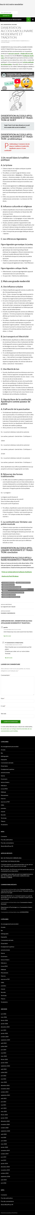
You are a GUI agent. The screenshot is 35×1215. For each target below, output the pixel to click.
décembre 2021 (5, 1085)
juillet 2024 (4, 1046)
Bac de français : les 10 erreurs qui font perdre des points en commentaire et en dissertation (17, 870)
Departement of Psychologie (9, 907)
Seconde (3, 815)
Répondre (8, 636)
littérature (4, 785)
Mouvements (4, 795)
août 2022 (4, 1069)
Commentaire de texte (7, 763)
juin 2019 (3, 1157)
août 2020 (4, 1134)
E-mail (3, 706)
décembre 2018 (5, 1166)
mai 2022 (3, 1079)
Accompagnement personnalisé (9, 746)
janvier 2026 (4, 1023)
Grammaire (4, 779)
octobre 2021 (4, 1092)
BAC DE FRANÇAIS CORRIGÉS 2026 (11, 858)
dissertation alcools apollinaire (11, 587)
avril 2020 (4, 1140)
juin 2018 (3, 1183)
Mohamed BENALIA (6, 896)
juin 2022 (3, 1075)
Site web (3, 713)
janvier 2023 (4, 1062)
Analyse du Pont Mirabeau (10, 576)
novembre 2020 (5, 1124)
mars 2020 (4, 1144)
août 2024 (4, 1043)
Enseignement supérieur (7, 769)
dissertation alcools (8, 584)
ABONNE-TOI (6, 15)
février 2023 (4, 1059)
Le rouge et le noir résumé (8, 605)
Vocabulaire (4, 824)
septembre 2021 (5, 1095)
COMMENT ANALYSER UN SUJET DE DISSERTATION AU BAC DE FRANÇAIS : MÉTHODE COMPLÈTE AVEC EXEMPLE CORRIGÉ (17, 875)
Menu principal (33, 19)
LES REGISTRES (24, 912)
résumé (3, 811)
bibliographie (4, 756)
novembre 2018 (5, 1170)
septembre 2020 (5, 1131)
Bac (2, 24)
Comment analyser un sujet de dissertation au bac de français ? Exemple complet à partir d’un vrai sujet (17, 865)
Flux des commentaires (7, 843)
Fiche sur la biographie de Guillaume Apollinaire (17, 572)
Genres (3, 776)
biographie (4, 759)
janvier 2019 (4, 1163)
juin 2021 (3, 1101)
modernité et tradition (8, 594)
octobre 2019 (4, 1153)
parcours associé (14, 53)
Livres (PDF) (4, 789)
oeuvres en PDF (5, 802)
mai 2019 (3, 1160)
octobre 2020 (4, 1127)
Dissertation (7, 24)
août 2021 (4, 1098)
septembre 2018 (5, 1176)
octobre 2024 (4, 1036)
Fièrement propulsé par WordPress (9, 1212)
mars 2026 (4, 1017)
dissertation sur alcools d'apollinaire (13, 592)
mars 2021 (4, 1111)
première (3, 808)
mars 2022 (4, 1082)
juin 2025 (3, 1030)
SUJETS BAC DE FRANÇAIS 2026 (10, 861)
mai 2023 (3, 1053)
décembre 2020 (5, 1121)
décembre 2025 (5, 1027)
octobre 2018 (4, 1173)
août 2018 (4, 1179)
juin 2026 (3, 1014)
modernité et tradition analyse (11, 596)
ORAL (2, 805)
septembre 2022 (5, 1066)
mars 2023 (4, 1056)
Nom (3, 698)
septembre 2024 (5, 1040)
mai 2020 (3, 1137)
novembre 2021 (5, 1088)
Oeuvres (14, 24)
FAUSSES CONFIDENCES (8, 612)
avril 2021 (4, 1108)
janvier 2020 (4, 1147)
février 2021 (4, 1114)
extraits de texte (5, 772)
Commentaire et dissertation (11, 20)
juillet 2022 (4, 1072)
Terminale (3, 818)
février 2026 (4, 1020)
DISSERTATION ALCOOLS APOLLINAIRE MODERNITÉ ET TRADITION (15, 590)
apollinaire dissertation (23, 582)
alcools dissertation (8, 582)
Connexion (4, 836)
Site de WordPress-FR (7, 846)
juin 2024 (3, 1049)
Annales (3, 750)
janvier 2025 (4, 1033)
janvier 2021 (4, 1118)
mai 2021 (3, 1105)
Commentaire (5, 675)
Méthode (3, 792)
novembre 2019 (5, 1150)
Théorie (3, 821)
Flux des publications (7, 839)
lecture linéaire (5, 782)
